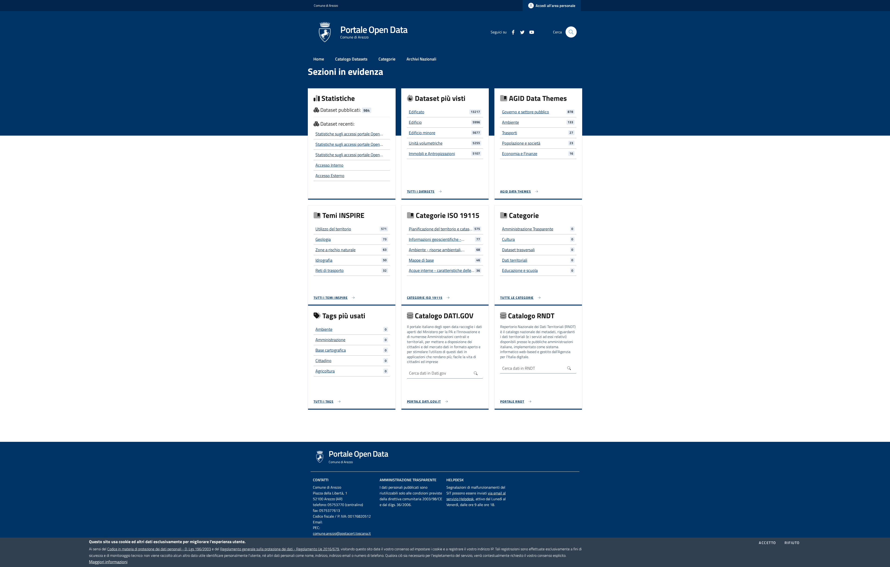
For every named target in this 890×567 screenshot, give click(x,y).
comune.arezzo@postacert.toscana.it (342, 533)
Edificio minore (422, 133)
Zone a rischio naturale (335, 250)
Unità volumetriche (425, 143)
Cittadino (323, 360)
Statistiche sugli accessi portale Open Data (347, 144)
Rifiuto (792, 543)
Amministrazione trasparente (408, 480)
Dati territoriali (514, 260)
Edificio (415, 122)
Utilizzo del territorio (333, 229)
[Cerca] (571, 32)
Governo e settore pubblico (525, 112)
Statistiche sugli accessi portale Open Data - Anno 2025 (347, 155)
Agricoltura (325, 371)
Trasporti (509, 133)
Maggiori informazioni (108, 562)
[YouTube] (529, 32)
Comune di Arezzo (326, 5)
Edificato (416, 112)
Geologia (323, 239)
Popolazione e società (521, 143)
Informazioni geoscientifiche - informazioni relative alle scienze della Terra (437, 239)
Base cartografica (330, 350)
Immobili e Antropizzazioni (432, 153)
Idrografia (323, 260)
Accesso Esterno (329, 175)
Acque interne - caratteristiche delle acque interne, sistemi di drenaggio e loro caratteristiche (441, 270)
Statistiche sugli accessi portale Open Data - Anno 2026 (347, 134)
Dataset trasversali (518, 250)
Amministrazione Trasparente (527, 229)
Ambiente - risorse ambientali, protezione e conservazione (435, 250)
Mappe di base (421, 260)
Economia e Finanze (519, 153)
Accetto (767, 543)
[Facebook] (511, 32)
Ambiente (510, 122)
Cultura (508, 239)
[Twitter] (520, 32)
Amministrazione (330, 340)
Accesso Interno (329, 165)
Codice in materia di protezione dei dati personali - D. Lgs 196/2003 (159, 549)
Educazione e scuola (520, 270)
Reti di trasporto (329, 270)
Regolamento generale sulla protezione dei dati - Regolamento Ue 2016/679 (279, 549)
